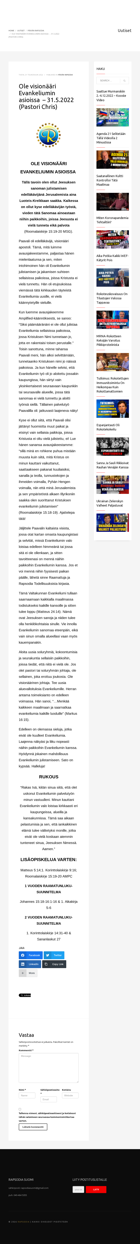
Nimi (22, 1089)
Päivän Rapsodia (65, 75)
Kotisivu (66, 1089)
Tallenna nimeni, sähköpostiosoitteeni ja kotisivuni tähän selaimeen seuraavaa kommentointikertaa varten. (47, 1117)
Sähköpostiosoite (48, 1091)
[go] (124, 80)
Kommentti (26, 1050)
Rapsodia (24, 1222)
